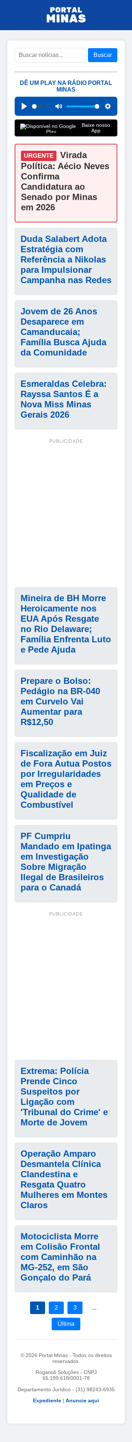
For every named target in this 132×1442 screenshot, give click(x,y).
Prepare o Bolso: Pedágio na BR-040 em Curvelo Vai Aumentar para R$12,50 (60, 701)
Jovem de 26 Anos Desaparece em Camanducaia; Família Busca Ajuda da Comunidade (63, 331)
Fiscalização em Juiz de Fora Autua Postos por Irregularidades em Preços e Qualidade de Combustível (66, 779)
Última (66, 1324)
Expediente (47, 1400)
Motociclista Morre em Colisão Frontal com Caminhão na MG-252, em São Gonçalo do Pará (60, 1256)
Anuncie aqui (82, 1400)
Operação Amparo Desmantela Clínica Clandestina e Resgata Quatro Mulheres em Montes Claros (64, 1179)
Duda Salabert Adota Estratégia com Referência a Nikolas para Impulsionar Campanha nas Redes (66, 259)
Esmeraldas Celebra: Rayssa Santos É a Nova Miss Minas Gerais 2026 (64, 399)
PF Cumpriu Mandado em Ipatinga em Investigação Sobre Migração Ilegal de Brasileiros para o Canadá (66, 861)
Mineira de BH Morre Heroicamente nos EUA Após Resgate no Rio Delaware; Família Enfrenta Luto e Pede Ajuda (66, 623)
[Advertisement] (66, 512)
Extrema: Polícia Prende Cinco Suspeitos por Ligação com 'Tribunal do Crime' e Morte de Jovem (64, 1096)
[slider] (34, 106)
